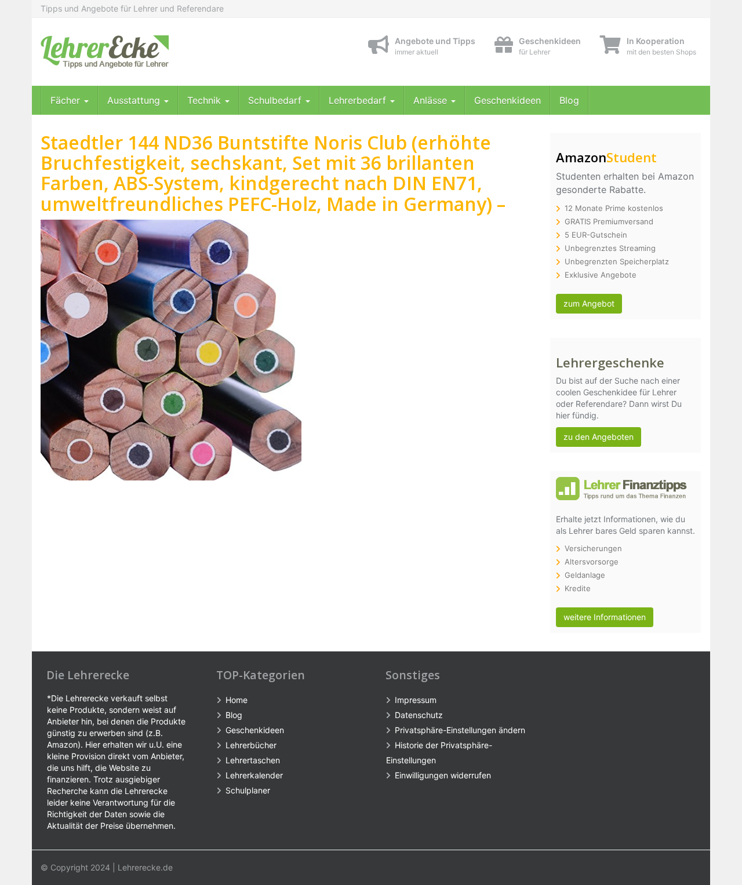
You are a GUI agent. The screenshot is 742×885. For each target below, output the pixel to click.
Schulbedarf (276, 100)
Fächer (66, 100)
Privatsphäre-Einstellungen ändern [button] (460, 730)
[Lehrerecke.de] (145, 51)
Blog (569, 100)
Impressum (416, 700)
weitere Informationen (604, 617)
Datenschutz (419, 715)
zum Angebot (588, 303)
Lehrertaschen (252, 760)
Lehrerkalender (254, 775)
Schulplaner (247, 790)
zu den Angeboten (598, 437)
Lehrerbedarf (359, 100)
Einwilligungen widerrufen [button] (443, 775)
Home (236, 700)
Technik (205, 100)
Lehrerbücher (251, 745)
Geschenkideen (507, 100)
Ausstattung (135, 100)
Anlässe (431, 100)
